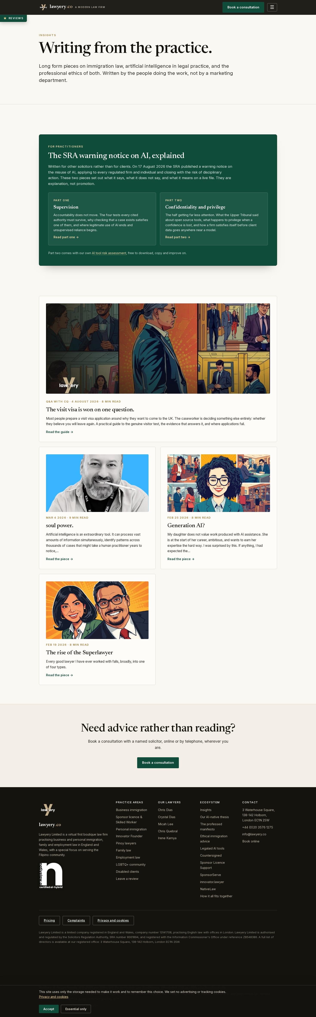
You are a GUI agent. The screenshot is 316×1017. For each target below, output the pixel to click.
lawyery (77, 6)
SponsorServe (210, 875)
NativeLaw (208, 889)
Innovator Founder (129, 836)
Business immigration (131, 810)
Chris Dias (165, 810)
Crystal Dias (166, 817)
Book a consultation (243, 7)
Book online (250, 841)
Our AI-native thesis (214, 817)
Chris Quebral (168, 831)
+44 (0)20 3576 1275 (257, 827)
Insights (206, 810)
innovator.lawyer (212, 882)
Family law (123, 850)
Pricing (49, 920)
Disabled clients (127, 871)
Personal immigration (131, 829)
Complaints (76, 920)
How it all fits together (216, 896)
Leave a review (127, 878)
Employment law (128, 857)
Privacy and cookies (113, 920)
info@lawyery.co (254, 834)
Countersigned (211, 855)
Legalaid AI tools (212, 848)
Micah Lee (165, 824)
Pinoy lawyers (126, 843)
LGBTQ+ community (131, 864)
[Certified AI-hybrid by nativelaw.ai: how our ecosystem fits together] (51, 875)
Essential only (75, 1009)
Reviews (13, 18)
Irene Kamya (167, 838)
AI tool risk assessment (109, 253)
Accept (48, 1009)
